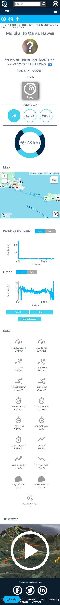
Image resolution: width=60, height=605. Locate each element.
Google (56, 173)
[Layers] (54, 179)
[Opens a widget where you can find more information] (11, 599)
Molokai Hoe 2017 (27, 25)
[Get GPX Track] (10, 19)
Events (13, 25)
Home (4, 25)
